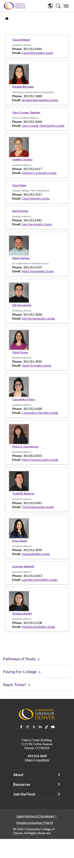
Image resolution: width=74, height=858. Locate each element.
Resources (21, 784)
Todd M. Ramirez (23, 493)
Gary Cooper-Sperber (26, 112)
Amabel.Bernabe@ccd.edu (40, 100)
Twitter (34, 726)
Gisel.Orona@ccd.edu (36, 365)
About (18, 774)
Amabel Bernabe (23, 86)
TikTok (46, 726)
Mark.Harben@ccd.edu (38, 271)
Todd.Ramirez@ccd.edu (38, 507)
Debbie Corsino (22, 159)
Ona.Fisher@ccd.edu (36, 198)
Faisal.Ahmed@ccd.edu (37, 53)
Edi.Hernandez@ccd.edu (38, 318)
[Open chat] (68, 851)
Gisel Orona (20, 352)
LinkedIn (40, 726)
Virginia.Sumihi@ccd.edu (38, 626)
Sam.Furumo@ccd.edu (37, 224)
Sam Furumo (20, 210)
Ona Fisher (19, 185)
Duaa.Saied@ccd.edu (36, 554)
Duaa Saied (19, 540)
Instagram (27, 726)
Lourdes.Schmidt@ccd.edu (39, 579)
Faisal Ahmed (21, 39)
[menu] (66, 6)
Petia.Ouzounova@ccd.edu (40, 459)
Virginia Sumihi (22, 613)
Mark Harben (20, 258)
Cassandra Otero (23, 399)
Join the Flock (24, 794)
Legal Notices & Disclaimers (35, 816)
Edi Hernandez (21, 305)
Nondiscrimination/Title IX (34, 822)
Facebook (21, 726)
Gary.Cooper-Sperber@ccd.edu (43, 125)
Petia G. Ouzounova (25, 446)
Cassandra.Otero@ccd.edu (40, 412)
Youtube (53, 726)
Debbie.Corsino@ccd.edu (39, 173)
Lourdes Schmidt (23, 566)
